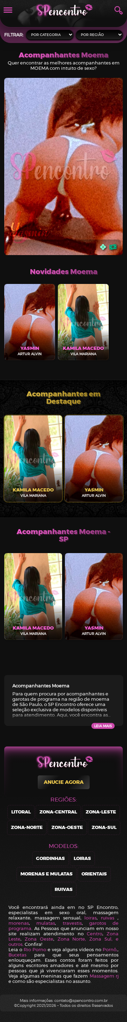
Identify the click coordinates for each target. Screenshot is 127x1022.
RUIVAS (64, 889)
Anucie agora (64, 782)
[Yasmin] (63, 167)
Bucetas (17, 955)
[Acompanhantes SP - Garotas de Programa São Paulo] (63, 10)
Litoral (21, 812)
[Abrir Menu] (8, 10)
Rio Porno (35, 949)
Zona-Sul (104, 827)
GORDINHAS (50, 858)
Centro (94, 933)
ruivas (107, 918)
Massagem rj (104, 976)
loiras (90, 918)
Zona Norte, (74, 939)
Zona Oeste (39, 939)
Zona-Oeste (67, 827)
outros (15, 944)
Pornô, (110, 949)
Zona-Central (58, 812)
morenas (18, 923)
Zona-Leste (101, 812)
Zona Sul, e (104, 939)
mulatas (45, 923)
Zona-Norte (27, 827)
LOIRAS (82, 858)
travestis (72, 923)
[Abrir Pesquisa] (118, 10)
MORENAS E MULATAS (46, 874)
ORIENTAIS (94, 874)
